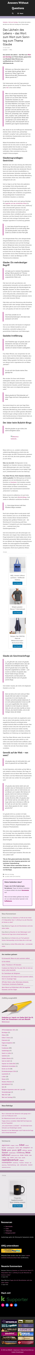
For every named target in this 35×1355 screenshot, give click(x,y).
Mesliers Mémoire (7, 1082)
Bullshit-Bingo (22, 497)
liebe (30, 1155)
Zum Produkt (17, 583)
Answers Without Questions (18, 5)
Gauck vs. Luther (6, 1053)
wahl (18, 1165)
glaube (7, 876)
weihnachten (23, 1165)
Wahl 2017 (5, 1095)
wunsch (30, 1165)
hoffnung (24, 1150)
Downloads (8, 1226)
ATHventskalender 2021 (8, 1030)
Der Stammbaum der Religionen (11, 973)
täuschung (4, 1165)
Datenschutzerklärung (27, 1350)
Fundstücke (5, 1048)
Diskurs (4, 1035)
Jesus (27, 1152)
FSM (3, 1045)
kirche (26, 1155)
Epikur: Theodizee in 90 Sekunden (11, 965)
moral (16, 1157)
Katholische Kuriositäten (9, 1066)
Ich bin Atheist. (6, 961)
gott (19, 1150)
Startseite (5, 22)
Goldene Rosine (6, 1058)
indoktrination (12, 1153)
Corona (17, 1147)
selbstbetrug (15, 1162)
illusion (5, 1152)
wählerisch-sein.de (6, 1167)
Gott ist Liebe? (6, 1061)
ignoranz (30, 1150)
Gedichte (4, 1056)
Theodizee (21, 1162)
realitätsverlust (10, 1160)
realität (23, 1157)
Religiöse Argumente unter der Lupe (12, 1089)
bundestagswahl (11, 1147)
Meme (3, 1079)
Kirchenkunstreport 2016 (9, 1071)
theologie (27, 1162)
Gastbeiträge (5, 1050)
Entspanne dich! (10, 1233)
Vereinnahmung (11, 1165)
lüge (8, 1157)
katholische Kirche (15, 1155)
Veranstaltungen (6, 1092)
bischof (27, 1145)
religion (21, 1160)
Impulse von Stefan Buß (8, 1063)
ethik (21, 1147)
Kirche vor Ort (6, 1069)
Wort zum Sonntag (13, 22)
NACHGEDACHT (6, 1084)
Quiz (3, 1087)
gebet (9, 1150)
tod (30, 1162)
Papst (19, 1157)
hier (7, 87)
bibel (21, 1145)
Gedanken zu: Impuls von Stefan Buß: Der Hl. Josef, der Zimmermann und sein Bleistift (17, 1018)
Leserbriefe (5, 1074)
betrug (16, 1145)
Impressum (16, 1350)
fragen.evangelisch (7, 1043)
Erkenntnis (5, 1040)
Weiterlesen (6, 1022)
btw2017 (4, 1147)
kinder (22, 1155)
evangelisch (26, 1147)
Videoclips (8, 1231)
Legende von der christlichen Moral (16, 203)
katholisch (6, 1155)
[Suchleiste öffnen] (12, 13)
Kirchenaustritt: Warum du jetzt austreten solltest (16, 958)
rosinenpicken (7, 1162)
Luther (4, 1076)
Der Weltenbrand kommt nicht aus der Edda (14, 1118)
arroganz (13, 1145)
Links (7, 1228)
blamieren (13, 482)
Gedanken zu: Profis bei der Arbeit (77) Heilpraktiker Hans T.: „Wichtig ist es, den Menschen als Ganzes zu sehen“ (17, 920)
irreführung (20, 1153)
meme (12, 1157)
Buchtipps (4, 1032)
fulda (4, 1150)
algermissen (6, 1145)
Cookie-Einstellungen (17, 1352)
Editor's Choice (6, 1037)
